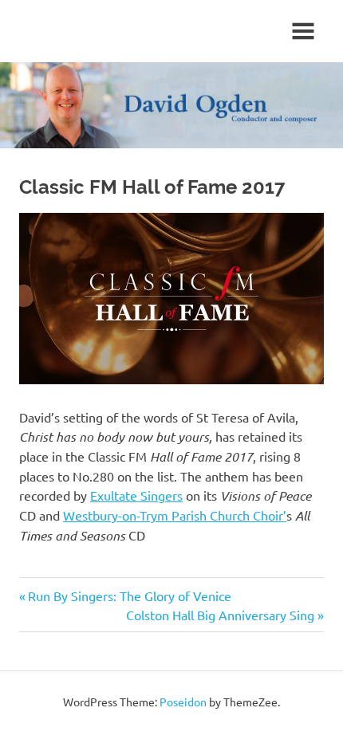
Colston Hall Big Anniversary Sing (220, 615)
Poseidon (183, 701)
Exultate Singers (136, 495)
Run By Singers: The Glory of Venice (129, 595)
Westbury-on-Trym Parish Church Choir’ (174, 515)
